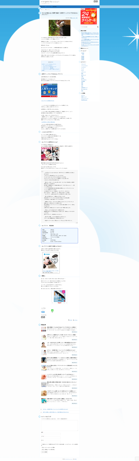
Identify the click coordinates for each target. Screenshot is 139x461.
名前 (42, 432)
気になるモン (84, 79)
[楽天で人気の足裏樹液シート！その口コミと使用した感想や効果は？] (44, 360)
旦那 (82, 76)
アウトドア (83, 64)
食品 (82, 90)
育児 (82, 86)
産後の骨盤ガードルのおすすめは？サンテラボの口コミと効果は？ (61, 327)
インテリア (83, 67)
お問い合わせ (42, 6)
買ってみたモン (84, 89)
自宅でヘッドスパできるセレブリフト (49, 64)
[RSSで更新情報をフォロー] (97, 1)
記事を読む (75, 339)
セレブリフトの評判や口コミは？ (49, 66)
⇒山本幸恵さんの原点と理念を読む (48, 122)
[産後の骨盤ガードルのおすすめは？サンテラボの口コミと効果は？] (44, 329)
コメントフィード (84, 98)
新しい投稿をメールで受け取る (48, 449)
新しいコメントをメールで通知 (48, 447)
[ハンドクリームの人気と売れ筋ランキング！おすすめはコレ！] (44, 376)
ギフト (82, 70)
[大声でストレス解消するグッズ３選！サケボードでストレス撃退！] (44, 337)
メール (42, 436)
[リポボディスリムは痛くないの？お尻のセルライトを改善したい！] (44, 393)
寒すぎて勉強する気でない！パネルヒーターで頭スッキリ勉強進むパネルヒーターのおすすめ (90, 34)
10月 (83, 54)
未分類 (82, 78)
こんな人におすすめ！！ (48, 65)
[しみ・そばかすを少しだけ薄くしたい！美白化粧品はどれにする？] (44, 344)
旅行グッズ (83, 75)
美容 (82, 84)
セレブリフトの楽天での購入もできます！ (51, 69)
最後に (43, 70)
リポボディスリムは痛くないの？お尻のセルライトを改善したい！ (61, 391)
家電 (82, 73)
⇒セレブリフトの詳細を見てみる (47, 100)
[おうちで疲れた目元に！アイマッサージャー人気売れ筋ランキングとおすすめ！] (44, 367)
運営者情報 (54, 6)
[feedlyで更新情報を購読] (95, 1)
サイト (42, 440)
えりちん (75, 320)
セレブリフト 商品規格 (48, 67)
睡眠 (82, 82)
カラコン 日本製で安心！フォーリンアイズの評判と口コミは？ (61, 350)
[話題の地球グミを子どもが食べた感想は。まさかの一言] (44, 401)
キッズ (82, 68)
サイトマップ (48, 6)
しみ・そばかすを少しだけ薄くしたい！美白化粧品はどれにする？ (61, 342)
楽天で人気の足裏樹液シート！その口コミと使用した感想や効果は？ (62, 357)
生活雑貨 (83, 81)
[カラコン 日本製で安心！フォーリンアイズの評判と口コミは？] (44, 352)
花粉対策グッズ (84, 87)
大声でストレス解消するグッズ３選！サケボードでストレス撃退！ (61, 334)
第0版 (75, 459)
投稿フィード (84, 96)
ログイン (83, 95)
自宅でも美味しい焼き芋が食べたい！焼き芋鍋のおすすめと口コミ (56, 412)
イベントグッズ (84, 65)
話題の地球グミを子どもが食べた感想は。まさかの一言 (59, 398)
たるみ (70, 320)
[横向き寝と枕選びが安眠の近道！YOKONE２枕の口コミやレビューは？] (44, 384)
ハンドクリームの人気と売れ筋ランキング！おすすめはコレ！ (60, 374)
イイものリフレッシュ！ (50, 2)
